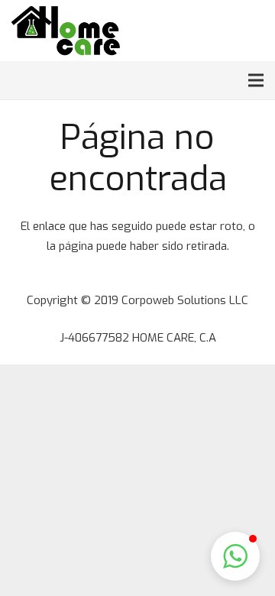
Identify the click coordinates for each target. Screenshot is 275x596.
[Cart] (257, 30)
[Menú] (256, 80)
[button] (235, 556)
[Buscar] (227, 30)
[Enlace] (65, 31)
